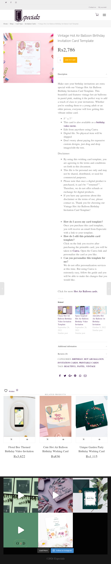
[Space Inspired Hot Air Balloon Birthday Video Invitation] (82, 310)
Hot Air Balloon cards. (86, 291)
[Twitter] (6, 2)
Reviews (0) (63, 353)
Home (5, 23)
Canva (76, 250)
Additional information (67, 346)
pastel (81, 366)
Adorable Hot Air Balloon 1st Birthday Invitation (98, 320)
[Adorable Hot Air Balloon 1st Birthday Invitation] (99, 310)
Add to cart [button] (11, 440)
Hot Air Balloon (94, 358)
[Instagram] (15, 2)
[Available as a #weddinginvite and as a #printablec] (20, 530)
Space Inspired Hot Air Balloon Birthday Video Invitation (81, 320)
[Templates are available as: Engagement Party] (20, 495)
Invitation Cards (68, 362)
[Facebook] (11, 2)
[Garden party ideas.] (55, 495)
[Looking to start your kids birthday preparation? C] (55, 530)
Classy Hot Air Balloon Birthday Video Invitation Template (65, 320)
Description (62, 74)
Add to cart (70, 60)
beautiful (70, 366)
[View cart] (96, 14)
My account (102, 7)
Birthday (77, 358)
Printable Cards (89, 362)
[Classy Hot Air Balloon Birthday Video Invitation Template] (65, 310)
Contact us (92, 7)
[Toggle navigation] (104, 14)
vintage (90, 366)
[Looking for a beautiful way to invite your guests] (90, 495)
